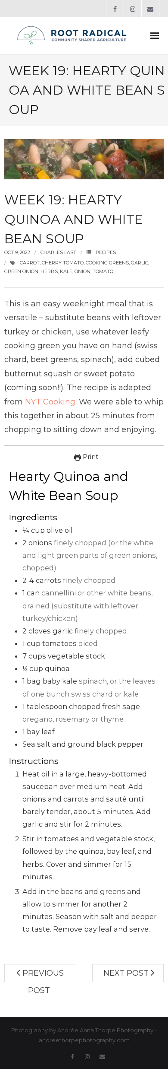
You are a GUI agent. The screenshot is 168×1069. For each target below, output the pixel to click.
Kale (66, 271)
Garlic (139, 263)
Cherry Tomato (63, 263)
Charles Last (58, 252)
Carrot (30, 263)
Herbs (49, 271)
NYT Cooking (50, 402)
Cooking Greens (107, 263)
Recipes (106, 252)
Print (89, 457)
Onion (82, 271)
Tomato (103, 271)
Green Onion (21, 271)
